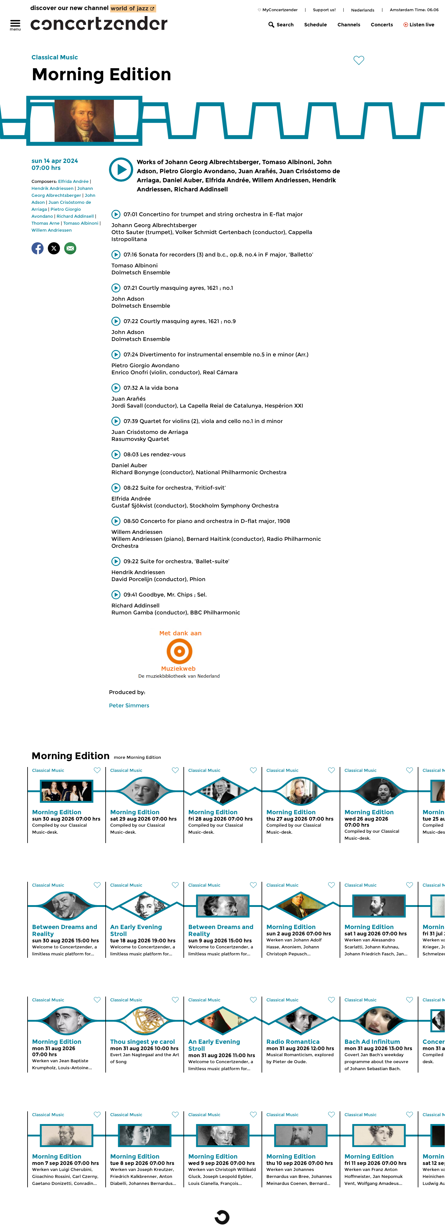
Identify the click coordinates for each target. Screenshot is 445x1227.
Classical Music (54, 57)
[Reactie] (70, 249)
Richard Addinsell (75, 216)
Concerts (382, 25)
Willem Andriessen (51, 230)
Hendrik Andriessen (52, 188)
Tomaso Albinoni (80, 223)
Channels (349, 25)
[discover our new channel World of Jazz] (133, 8)
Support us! (324, 9)
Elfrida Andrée (73, 181)
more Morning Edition (137, 757)
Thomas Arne (45, 223)
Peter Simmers (129, 705)
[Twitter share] (54, 249)
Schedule (315, 25)
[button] (121, 169)
